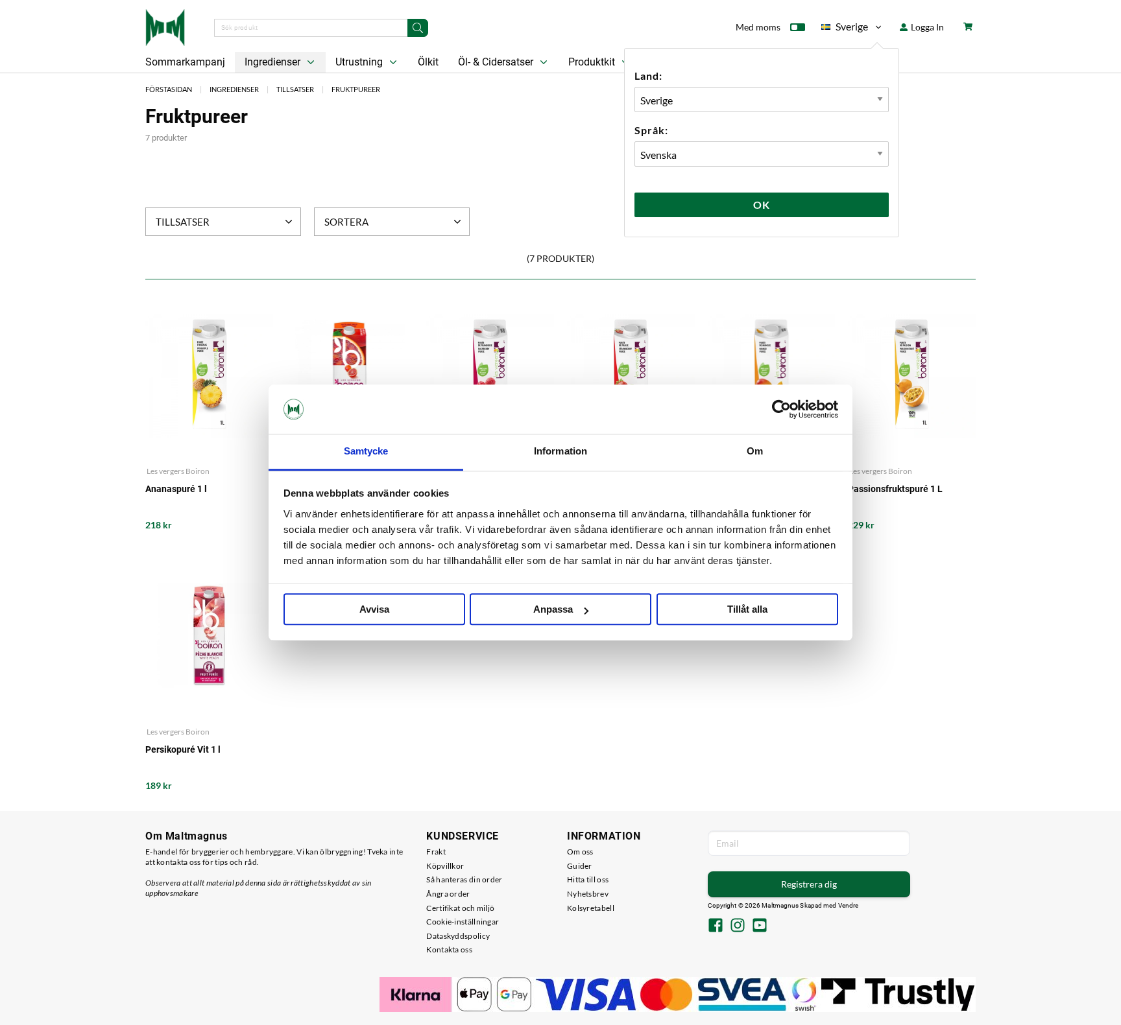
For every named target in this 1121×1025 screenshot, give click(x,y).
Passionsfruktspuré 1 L (895, 489)
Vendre (848, 905)
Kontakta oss (449, 949)
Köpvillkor (445, 866)
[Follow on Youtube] (760, 926)
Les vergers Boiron (177, 471)
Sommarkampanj (185, 62)
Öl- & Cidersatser (497, 62)
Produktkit (593, 62)
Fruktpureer (355, 89)
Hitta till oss (588, 879)
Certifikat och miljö (460, 908)
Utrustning (360, 62)
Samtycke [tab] (366, 451)
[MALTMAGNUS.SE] (165, 26)
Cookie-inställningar (462, 921)
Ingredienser (274, 62)
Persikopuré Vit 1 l (183, 749)
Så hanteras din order (464, 879)
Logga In (926, 26)
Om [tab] (755, 451)
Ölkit (428, 62)
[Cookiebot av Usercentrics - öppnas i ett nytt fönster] (781, 409)
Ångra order (448, 894)
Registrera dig (809, 884)
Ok (761, 204)
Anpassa (553, 609)
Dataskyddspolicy (458, 936)
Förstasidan (168, 89)
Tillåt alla (747, 609)
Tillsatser (295, 89)
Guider (579, 866)
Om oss (580, 851)
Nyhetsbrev (588, 894)
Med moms (758, 26)
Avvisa (374, 609)
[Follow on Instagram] (738, 926)
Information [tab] (560, 451)
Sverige (844, 29)
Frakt (436, 851)
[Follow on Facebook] (716, 926)
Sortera (346, 222)
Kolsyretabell (590, 908)
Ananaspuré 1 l (176, 489)
